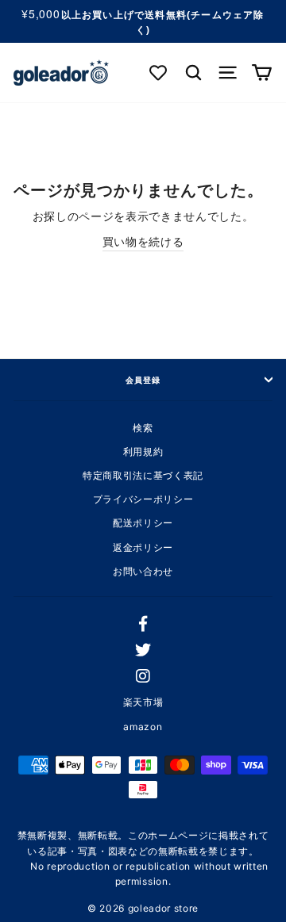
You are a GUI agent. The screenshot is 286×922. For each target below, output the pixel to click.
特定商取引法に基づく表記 (143, 475)
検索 (143, 428)
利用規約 (143, 451)
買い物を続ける (143, 241)
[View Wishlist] (159, 72)
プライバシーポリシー (143, 499)
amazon (142, 727)
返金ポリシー (143, 547)
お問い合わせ (143, 571)
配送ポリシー (143, 523)
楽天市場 (143, 702)
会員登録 (143, 379)
